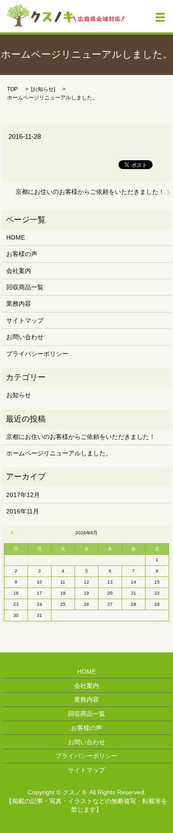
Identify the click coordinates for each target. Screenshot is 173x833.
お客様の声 (21, 253)
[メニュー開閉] (160, 17)
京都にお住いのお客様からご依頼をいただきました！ (90, 191)
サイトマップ (24, 320)
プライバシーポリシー (37, 353)
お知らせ (43, 89)
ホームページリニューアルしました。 (59, 453)
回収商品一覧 (24, 287)
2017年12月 (23, 494)
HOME (15, 237)
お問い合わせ (24, 336)
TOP (12, 89)
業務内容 (18, 303)
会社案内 (18, 270)
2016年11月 (22, 511)
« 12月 (13, 532)
